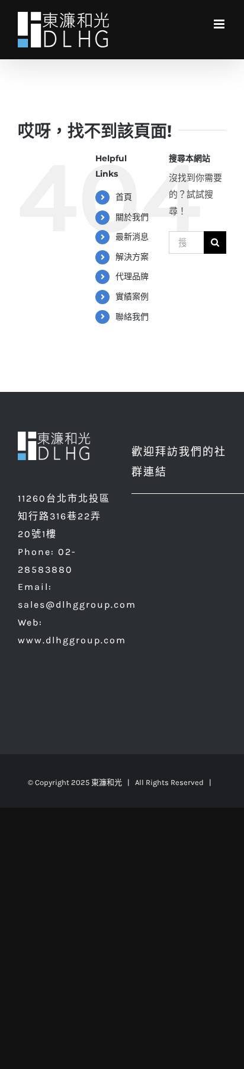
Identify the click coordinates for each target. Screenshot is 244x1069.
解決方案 (132, 257)
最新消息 (132, 237)
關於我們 (132, 217)
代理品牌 (132, 277)
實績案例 (132, 297)
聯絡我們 (132, 317)
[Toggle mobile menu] (220, 24)
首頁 (123, 197)
